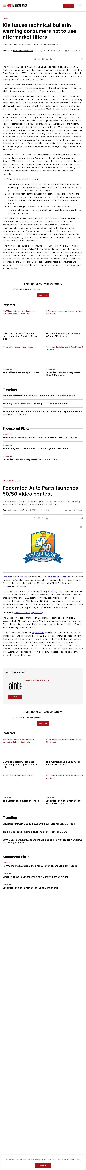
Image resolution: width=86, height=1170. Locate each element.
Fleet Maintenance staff (13, 510)
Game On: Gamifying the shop (28, 612)
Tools (5, 18)
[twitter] (43, 59)
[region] (43, 1162)
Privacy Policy (75, 1159)
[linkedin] (39, 59)
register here (38, 632)
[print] (82, 59)
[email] (51, 59)
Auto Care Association (23, 51)
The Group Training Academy (56, 577)
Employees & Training (12, 481)
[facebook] (35, 59)
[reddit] (47, 59)
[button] (4, 5)
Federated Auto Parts (13, 577)
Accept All (43, 1165)
